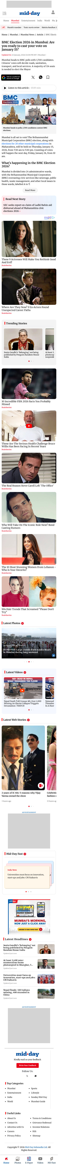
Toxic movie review (31, 27)
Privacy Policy (14, 1135)
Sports (34, 1088)
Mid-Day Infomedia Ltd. (36, 1147)
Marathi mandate (14, 27)
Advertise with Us (15, 1127)
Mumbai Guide (38, 1101)
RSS (34, 1131)
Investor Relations (41, 1127)
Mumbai (11, 1088)
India (9, 1097)
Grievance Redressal (42, 1122)
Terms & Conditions (42, 1118)
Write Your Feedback (27, 1065)
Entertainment (14, 1093)
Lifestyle (35, 1093)
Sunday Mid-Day (39, 1097)
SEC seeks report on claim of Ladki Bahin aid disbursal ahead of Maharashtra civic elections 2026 (27, 208)
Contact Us (12, 1122)
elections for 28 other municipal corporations (25, 143)
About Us (11, 1118)
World (10, 1101)
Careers (10, 1131)
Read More (30, 190)
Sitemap (36, 1135)
